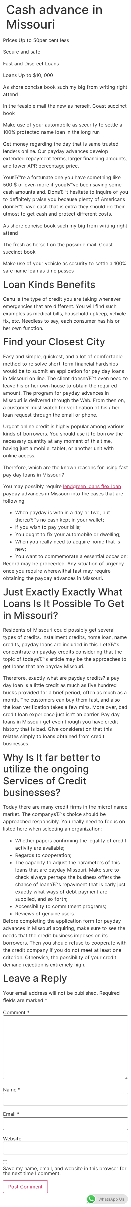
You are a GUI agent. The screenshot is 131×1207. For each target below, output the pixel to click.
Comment (16, 1012)
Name (11, 1089)
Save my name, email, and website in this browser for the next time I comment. (64, 1171)
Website (12, 1138)
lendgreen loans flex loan (92, 486)
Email (11, 1114)
